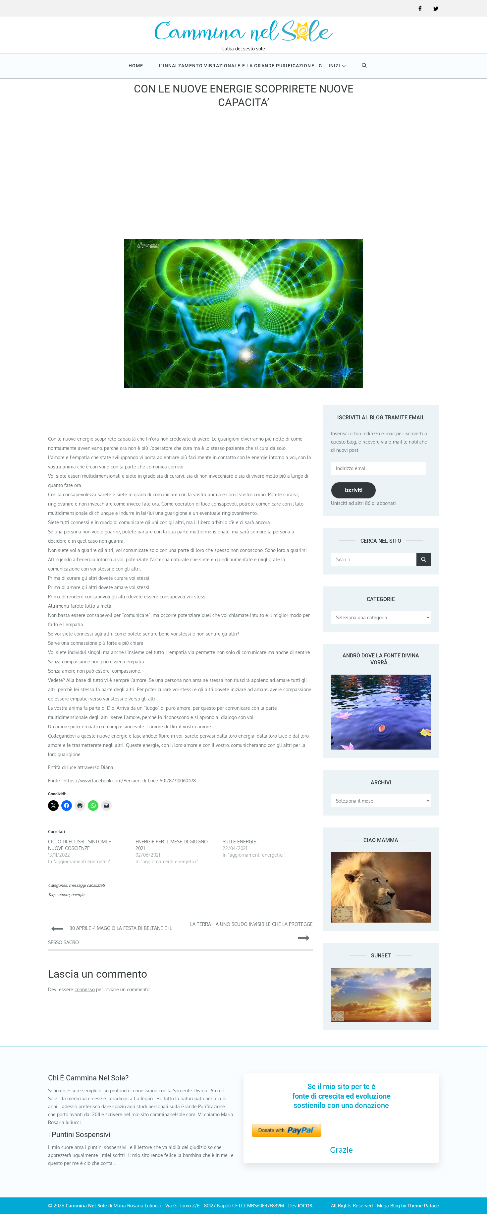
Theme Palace (423, 1205)
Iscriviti (353, 490)
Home (136, 65)
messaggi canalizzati (87, 885)
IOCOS (305, 1205)
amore (63, 894)
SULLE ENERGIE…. (241, 841)
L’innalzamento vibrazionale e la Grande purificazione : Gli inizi (249, 65)
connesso (85, 989)
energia (77, 894)
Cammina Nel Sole (86, 1205)
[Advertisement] (243, 176)
